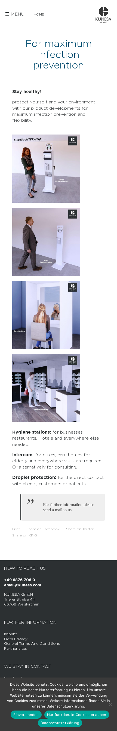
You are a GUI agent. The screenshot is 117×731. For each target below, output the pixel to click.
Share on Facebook (43, 529)
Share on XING (24, 535)
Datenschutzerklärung (60, 723)
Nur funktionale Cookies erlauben (76, 714)
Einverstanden (26, 714)
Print (16, 529)
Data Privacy (15, 639)
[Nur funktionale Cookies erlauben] (110, 704)
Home (39, 14)
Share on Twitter (80, 529)
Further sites (15, 648)
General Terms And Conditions (32, 643)
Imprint (10, 634)
